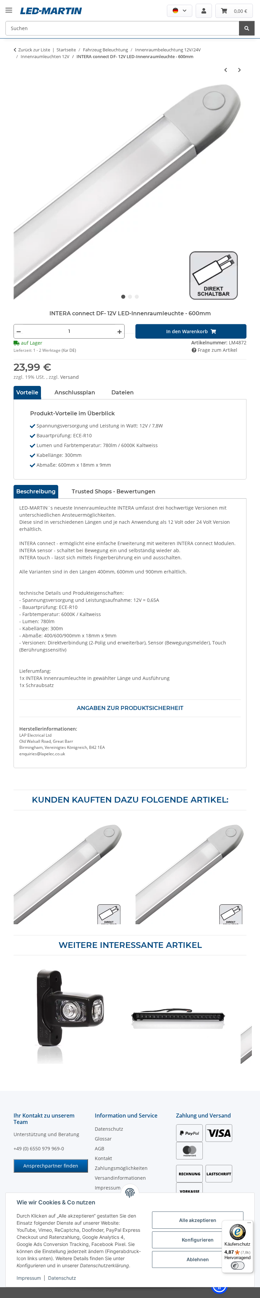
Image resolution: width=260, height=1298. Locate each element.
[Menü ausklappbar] (8, 5)
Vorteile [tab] (27, 392)
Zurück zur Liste (34, 50)
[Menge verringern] (18, 331)
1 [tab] (123, 297)
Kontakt (103, 1158)
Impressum (29, 1278)
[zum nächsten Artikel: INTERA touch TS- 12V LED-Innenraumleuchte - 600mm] (239, 70)
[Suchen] (247, 28)
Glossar (103, 1138)
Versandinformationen (120, 1178)
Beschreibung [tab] (36, 491)
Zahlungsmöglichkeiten (121, 1168)
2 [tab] (130, 297)
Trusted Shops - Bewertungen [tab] (113, 491)
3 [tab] (137, 297)
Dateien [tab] (122, 392)
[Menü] (249, 1224)
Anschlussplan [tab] (75, 392)
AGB (99, 1148)
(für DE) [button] (69, 350)
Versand (69, 377)
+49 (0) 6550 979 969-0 (39, 1148)
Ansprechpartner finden (50, 1165)
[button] (179, 11)
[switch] (237, 1266)
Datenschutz (62, 1278)
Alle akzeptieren (197, 1220)
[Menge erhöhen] (119, 331)
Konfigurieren (198, 1240)
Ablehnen (198, 1259)
